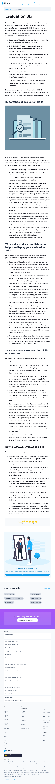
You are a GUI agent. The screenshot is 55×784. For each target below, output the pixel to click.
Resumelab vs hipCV (33, 770)
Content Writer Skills (9, 594)
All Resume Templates (23, 712)
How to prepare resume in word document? (15, 664)
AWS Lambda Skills (9, 602)
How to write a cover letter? (11, 644)
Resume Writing (9, 693)
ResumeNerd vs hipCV (20, 774)
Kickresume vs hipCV (20, 768)
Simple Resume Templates (25, 719)
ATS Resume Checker (10, 661)
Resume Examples (20, 2)
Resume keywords (9, 647)
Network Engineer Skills (36, 598)
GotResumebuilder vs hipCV (20, 770)
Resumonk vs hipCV (31, 768)
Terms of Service (46, 720)
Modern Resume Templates (25, 729)
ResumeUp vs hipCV (25, 772)
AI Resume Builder (6, 711)
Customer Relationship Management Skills (14, 598)
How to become (9, 657)
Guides (24, 5)
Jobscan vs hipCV (8, 770)
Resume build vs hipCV (9, 764)
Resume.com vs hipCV (39, 761)
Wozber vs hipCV (8, 772)
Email (44, 735)
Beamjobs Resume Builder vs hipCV (12, 776)
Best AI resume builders (11, 690)
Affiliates (45, 729)
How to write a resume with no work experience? (16, 680)
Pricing (34, 5)
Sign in (40, 5)
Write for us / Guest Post (46, 725)
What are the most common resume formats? (16, 674)
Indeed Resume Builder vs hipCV (11, 766)
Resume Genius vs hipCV (22, 764)
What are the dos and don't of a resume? (14, 670)
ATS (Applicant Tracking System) (13, 651)
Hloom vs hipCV (35, 772)
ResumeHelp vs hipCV (9, 774)
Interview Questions (10, 667)
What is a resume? (9, 634)
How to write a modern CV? (11, 641)
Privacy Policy (46, 722)
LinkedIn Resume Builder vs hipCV (28, 766)
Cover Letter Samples (6, 736)
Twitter (44, 738)
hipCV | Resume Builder (10, 779)
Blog (29, 5)
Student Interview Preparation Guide (13, 700)
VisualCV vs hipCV (42, 766)
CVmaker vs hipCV (44, 772)
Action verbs (8, 684)
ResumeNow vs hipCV (34, 764)
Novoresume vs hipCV (28, 761)
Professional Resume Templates (24, 724)
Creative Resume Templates (25, 715)
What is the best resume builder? (13, 687)
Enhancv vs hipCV (41, 768)
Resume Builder (6, 716)
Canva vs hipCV (7, 761)
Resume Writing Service (46, 717)
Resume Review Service (46, 713)
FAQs (44, 740)
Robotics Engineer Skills (36, 602)
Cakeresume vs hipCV (9, 768)
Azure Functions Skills (35, 594)
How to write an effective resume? (13, 637)
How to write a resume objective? (13, 677)
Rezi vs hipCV (16, 772)
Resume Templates (44, 2)
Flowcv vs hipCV (42, 770)
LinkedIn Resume (9, 697)
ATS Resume (8, 654)
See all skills (47, 588)
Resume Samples (32, 2)
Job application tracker (6, 742)
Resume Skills (8, 9)
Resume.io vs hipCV (17, 761)
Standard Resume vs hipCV (33, 774)
